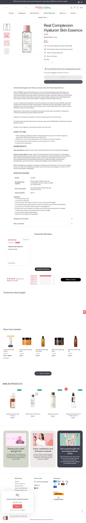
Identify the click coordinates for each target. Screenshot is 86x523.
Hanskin (17, 329)
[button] (48, 37)
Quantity (46, 59)
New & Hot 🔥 (34, 13)
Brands (11, 13)
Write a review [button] (71, 280)
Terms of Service (20, 484)
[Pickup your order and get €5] (16, 439)
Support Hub (42, 17)
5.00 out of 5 (20, 279)
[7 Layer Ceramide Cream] (10, 347)
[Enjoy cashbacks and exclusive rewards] (43, 439)
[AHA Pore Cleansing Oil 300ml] (43, 346)
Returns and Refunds (21, 488)
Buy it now (63, 82)
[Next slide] (81, 254)
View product (13, 402)
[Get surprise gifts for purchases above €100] (70, 439)
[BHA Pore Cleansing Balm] (59, 346)
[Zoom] (26, 39)
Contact (73, 13)
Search (17, 481)
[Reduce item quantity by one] (46, 63)
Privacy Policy (19, 486)
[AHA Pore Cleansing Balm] (27, 346)
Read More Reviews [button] (43, 269)
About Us (63, 13)
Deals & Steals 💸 (49, 13)
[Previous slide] (4, 254)
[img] (12, 240)
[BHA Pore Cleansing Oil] (75, 346)
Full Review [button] (11, 263)
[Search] (26, 8)
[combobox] (15, 8)
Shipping (53, 72)
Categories (22, 13)
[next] (81, 403)
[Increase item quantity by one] (52, 63)
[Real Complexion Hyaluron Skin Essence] (9, 309)
